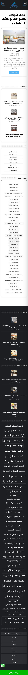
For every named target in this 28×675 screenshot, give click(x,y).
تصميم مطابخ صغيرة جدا (14, 229)
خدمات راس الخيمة (13, 168)
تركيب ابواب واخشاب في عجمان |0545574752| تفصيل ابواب (14, 135)
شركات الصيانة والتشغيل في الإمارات (13, 289)
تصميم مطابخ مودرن (18, 235)
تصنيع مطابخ (8, 256)
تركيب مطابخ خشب (18, 196)
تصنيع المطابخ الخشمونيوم (13, 253)
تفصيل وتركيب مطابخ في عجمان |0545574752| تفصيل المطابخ (14, 343)
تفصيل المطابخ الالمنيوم (14, 277)
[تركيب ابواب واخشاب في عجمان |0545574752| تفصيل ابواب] (14, 128)
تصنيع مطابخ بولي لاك (14, 271)
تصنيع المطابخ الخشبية (13, 250)
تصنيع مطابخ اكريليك (14, 259)
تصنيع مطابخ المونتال (13, 268)
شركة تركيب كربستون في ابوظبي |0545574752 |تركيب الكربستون (14, 327)
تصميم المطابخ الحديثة (13, 205)
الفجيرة (13, 659)
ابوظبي (13, 655)
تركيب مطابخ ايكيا (8, 193)
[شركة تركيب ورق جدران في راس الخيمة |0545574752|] (14, 112)
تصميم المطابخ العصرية (14, 211)
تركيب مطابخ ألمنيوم (14, 190)
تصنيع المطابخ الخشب (13, 247)
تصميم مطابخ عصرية (14, 232)
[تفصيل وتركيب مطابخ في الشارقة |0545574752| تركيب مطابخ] (14, 373)
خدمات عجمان (13, 170)
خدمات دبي (13, 165)
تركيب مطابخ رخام (8, 196)
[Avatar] (17, 54)
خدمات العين (13, 157)
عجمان (13, 641)
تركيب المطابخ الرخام (14, 187)
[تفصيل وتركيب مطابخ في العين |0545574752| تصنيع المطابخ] (14, 390)
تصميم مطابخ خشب (9, 223)
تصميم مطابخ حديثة (19, 223)
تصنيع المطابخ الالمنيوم (14, 241)
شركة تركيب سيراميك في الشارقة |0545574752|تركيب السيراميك (14, 103)
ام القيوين (13, 648)
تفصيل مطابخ (8, 280)
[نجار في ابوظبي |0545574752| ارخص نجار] (14, 353)
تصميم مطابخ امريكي (13, 220)
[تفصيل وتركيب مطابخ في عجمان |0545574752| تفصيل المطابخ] (14, 336)
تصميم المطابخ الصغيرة (14, 208)
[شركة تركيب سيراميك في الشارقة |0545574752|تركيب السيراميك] (14, 96)
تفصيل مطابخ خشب (14, 286)
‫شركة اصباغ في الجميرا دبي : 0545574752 (14, 634)
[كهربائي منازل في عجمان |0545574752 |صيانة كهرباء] (14, 406)
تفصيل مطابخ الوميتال (13, 283)
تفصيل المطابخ (9, 274)
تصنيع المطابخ (8, 235)
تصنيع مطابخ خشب (18, 274)
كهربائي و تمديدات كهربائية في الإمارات (14, 292)
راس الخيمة (13, 645)
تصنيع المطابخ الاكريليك (14, 238)
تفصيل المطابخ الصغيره (17, 280)
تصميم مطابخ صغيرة (14, 226)
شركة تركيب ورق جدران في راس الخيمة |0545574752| (14, 119)
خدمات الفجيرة (13, 160)
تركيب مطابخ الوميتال (18, 193)
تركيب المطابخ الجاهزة (13, 184)
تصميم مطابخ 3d (8, 214)
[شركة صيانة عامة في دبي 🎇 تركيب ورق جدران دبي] (14, 5)
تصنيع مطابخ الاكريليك (13, 262)
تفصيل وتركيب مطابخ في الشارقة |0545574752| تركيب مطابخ (14, 380)
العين (13, 662)
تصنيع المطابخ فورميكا (17, 256)
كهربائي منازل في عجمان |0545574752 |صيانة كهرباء (14, 413)
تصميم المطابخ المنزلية (18, 214)
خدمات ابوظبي (13, 152)
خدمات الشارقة (13, 154)
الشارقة (13, 652)
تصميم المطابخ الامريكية (14, 202)
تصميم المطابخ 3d (14, 199)
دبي (13, 637)
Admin (13, 54)
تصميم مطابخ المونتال (13, 217)
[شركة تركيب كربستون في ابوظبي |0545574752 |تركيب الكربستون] (14, 320)
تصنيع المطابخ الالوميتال (14, 244)
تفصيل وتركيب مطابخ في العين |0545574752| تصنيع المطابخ (14, 397)
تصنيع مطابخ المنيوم (14, 265)
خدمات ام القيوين (13, 162)
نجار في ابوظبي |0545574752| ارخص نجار (14, 359)
